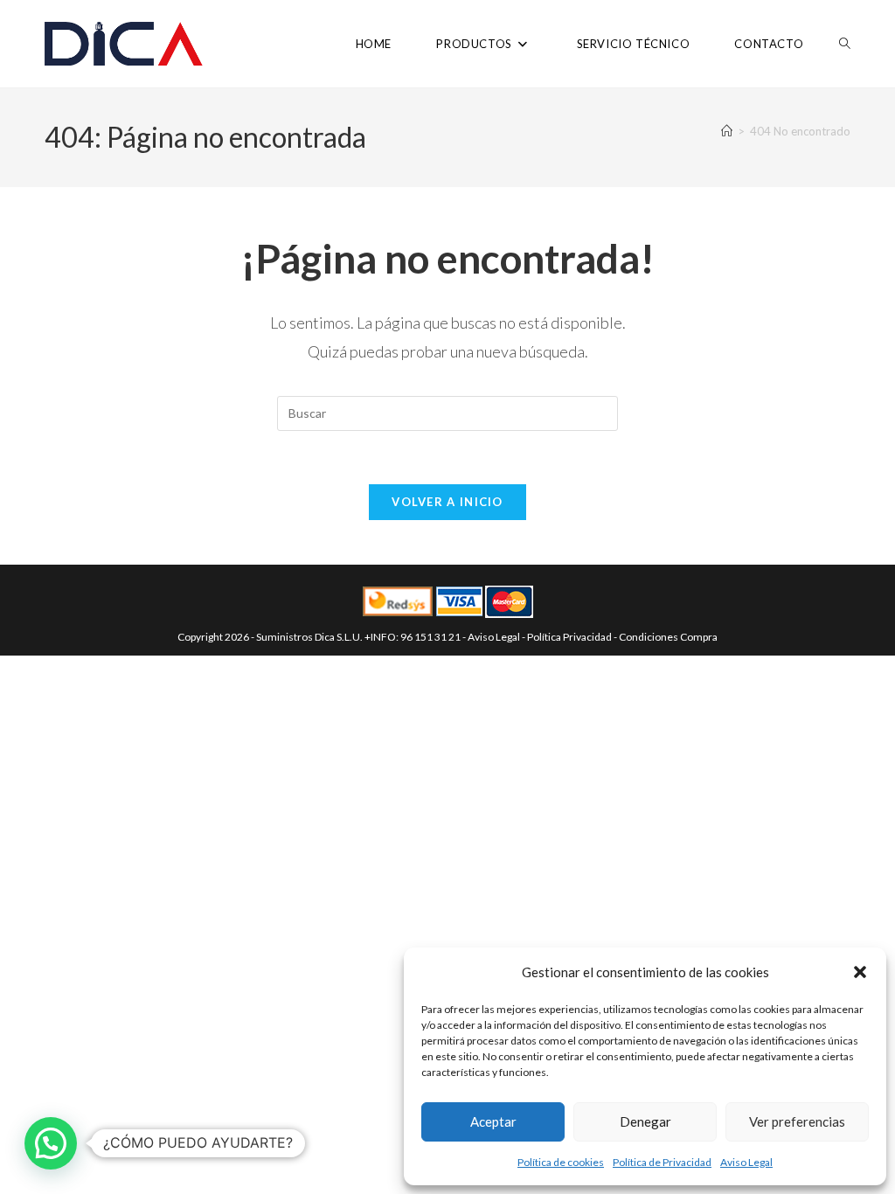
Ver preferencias (797, 1121)
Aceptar (493, 1121)
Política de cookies (560, 1162)
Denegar (645, 1121)
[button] (860, 972)
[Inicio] (726, 131)
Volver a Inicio (447, 502)
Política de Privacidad (662, 1162)
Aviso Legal (746, 1162)
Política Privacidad (569, 636)
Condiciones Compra (668, 636)
